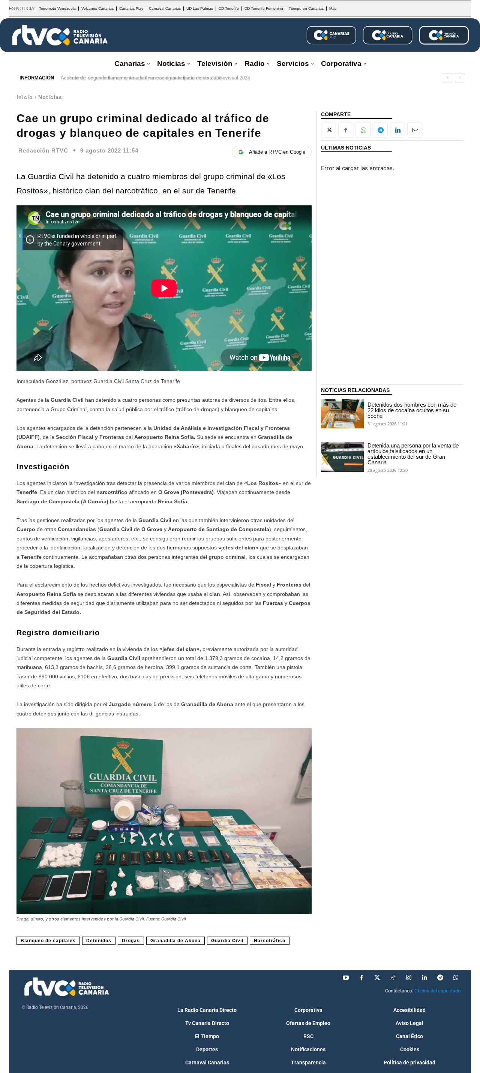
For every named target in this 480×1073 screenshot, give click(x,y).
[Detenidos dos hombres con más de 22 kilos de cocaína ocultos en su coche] (342, 414)
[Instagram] (409, 978)
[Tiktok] (393, 978)
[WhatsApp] (363, 130)
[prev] (447, 77)
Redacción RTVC (43, 150)
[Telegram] (380, 130)
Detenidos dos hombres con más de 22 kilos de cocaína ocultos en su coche (412, 410)
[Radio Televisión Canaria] (60, 35)
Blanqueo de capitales (48, 940)
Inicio (24, 97)
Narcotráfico (269, 940)
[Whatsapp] (456, 978)
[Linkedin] (397, 130)
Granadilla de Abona (175, 940)
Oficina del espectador (438, 991)
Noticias (50, 97)
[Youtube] (346, 978)
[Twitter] (377, 978)
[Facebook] (345, 130)
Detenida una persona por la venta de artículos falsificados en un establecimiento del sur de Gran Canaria (413, 453)
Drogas (131, 940)
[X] (328, 130)
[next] (459, 77)
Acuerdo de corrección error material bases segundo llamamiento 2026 (139, 78)
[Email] (414, 130)
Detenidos (98, 940)
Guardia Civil (227, 940)
